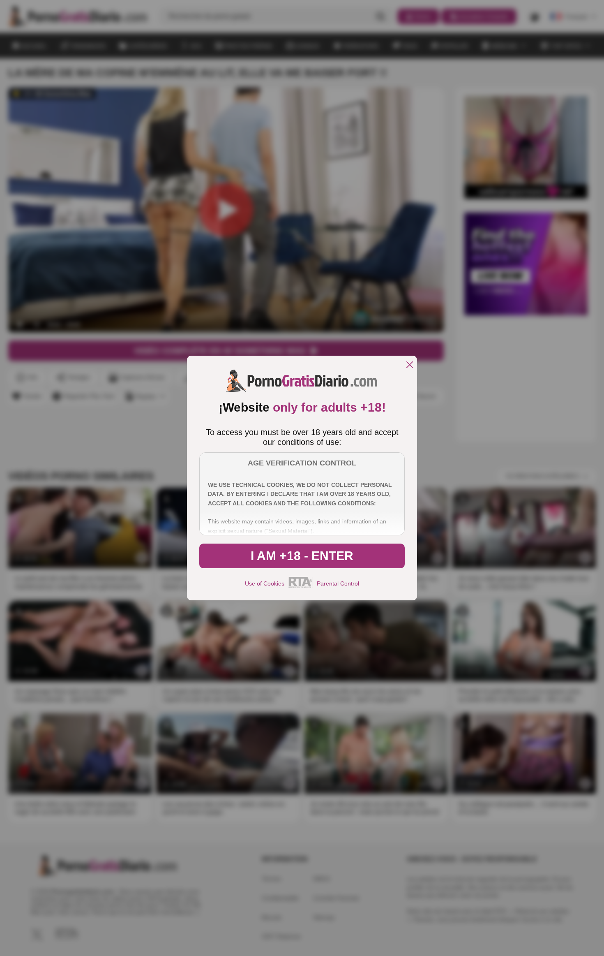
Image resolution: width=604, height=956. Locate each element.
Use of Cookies (264, 583)
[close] (409, 365)
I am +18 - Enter (302, 555)
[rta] (300, 586)
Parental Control (338, 583)
